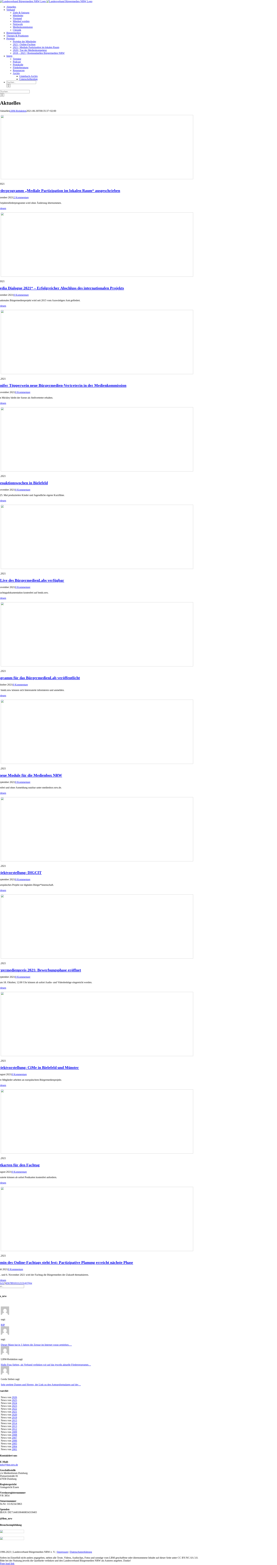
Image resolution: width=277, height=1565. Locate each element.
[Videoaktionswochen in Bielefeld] (97, 470)
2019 (14, 1417)
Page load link (7, 1563)
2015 (14, 1420)
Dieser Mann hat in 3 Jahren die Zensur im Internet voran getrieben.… (36, 1344)
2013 (14, 1426)
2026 (14, 1397)
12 (19, 1283)
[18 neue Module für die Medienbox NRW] (97, 763)
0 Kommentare (21, 295)
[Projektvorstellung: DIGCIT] (97, 860)
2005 (14, 1443)
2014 (14, 1423)
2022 (14, 1408)
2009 (14, 1432)
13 (22, 1283)
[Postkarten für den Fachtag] (97, 1152)
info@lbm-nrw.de (9, 1464)
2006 (14, 1440)
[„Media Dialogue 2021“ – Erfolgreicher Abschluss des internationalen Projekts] (97, 275)
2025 (14, 1400)
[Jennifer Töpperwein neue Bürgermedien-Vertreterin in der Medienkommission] (97, 373)
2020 (14, 1414)
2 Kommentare (21, 197)
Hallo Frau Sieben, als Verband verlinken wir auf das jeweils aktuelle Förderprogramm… (46, 1364)
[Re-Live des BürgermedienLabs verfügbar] (97, 568)
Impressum (62, 1552)
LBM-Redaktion (18, 111)
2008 (14, 1434)
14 (24, 1283)
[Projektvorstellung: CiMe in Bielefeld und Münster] (97, 1055)
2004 (14, 1446)
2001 (14, 1449)
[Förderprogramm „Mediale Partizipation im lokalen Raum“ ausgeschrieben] (97, 178)
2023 (14, 1406)
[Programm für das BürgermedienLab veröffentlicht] (97, 665)
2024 (14, 1403)
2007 (14, 1437)
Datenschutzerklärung (81, 1552)
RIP (3, 1324)
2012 (14, 1429)
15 (27, 1283)
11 (17, 1283)
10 (14, 1283)
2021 (14, 1411)
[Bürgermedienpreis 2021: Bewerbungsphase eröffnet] (97, 957)
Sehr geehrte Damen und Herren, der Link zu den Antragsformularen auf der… (41, 1384)
